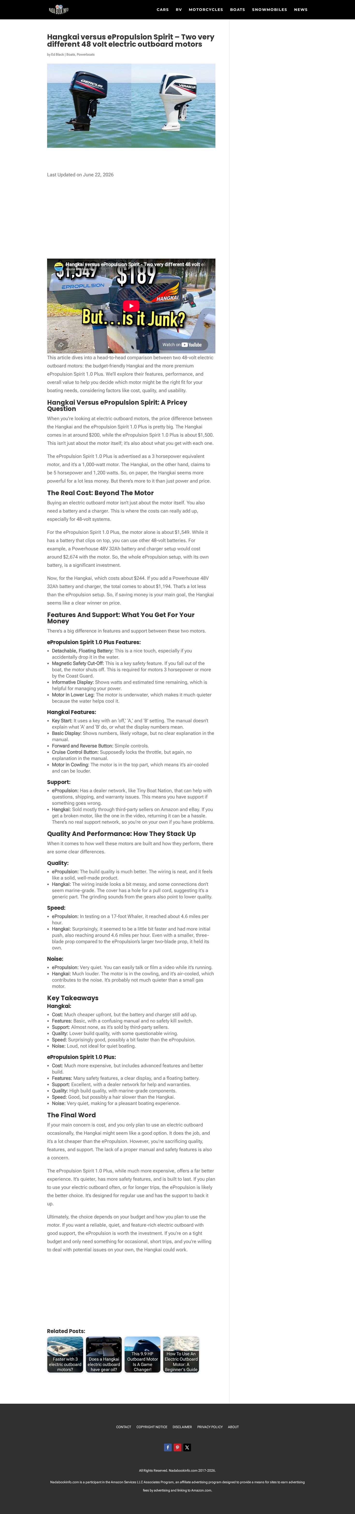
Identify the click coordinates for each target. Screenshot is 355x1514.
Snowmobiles (269, 10)
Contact (123, 1427)
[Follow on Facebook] (168, 1447)
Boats (237, 10)
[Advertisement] (135, 164)
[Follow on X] (187, 1447)
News (301, 10)
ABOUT (233, 1427)
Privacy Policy (210, 1427)
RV (179, 10)
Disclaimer (182, 1427)
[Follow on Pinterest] (177, 1447)
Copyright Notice (151, 1427)
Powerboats (86, 54)
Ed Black (57, 54)
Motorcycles (206, 10)
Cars (163, 10)
